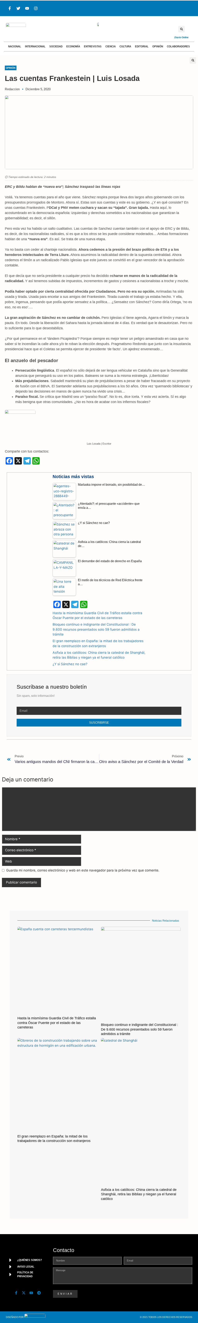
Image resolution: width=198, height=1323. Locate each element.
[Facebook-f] (10, 8)
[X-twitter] (23, 1293)
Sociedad (55, 46)
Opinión (157, 46)
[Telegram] (39, 1293)
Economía (73, 46)
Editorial (141, 46)
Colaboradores (178, 46)
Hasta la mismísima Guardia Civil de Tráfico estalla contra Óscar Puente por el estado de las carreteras (56, 1022)
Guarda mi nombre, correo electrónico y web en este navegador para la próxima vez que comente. (82, 870)
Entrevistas (93, 46)
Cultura (125, 46)
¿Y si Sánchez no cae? (70, 664)
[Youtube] (27, 8)
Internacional (35, 46)
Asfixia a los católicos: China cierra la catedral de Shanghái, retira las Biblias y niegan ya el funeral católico (139, 1194)
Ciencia (110, 46)
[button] (181, 29)
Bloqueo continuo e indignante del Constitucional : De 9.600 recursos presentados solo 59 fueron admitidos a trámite (96, 629)
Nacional (14, 46)
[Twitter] (18, 8)
